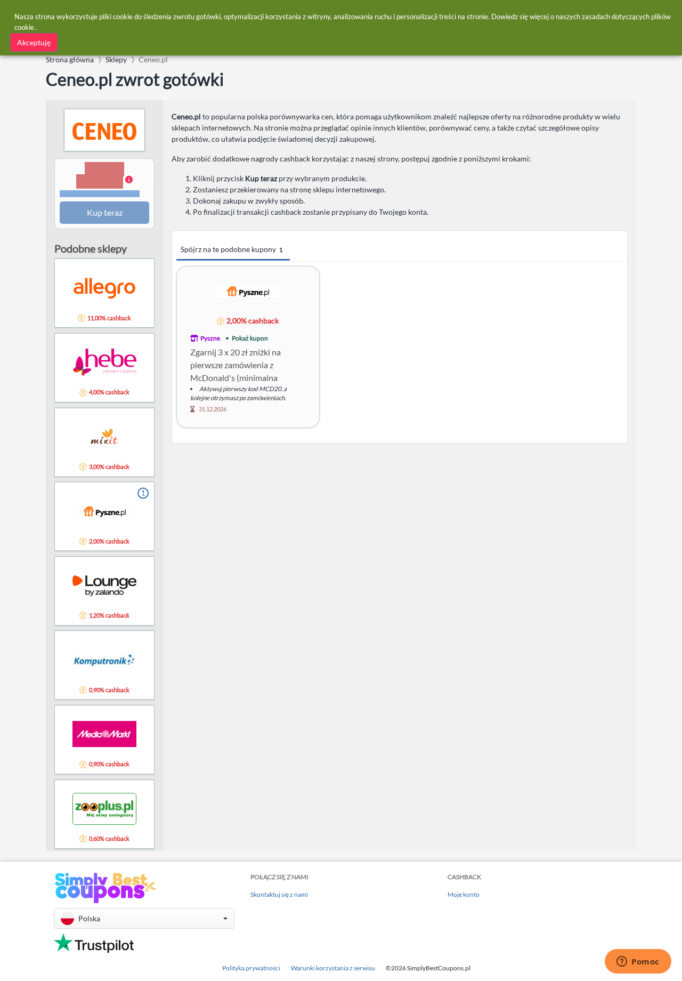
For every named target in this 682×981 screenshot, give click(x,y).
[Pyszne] (248, 290)
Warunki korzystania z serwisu (333, 968)
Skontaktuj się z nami (279, 894)
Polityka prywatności (251, 968)
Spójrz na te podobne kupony (231, 249)
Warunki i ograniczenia (100, 193)
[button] (104, 180)
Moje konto (464, 894)
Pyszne (210, 338)
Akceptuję (34, 42)
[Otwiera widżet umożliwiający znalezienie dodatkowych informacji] (638, 962)
